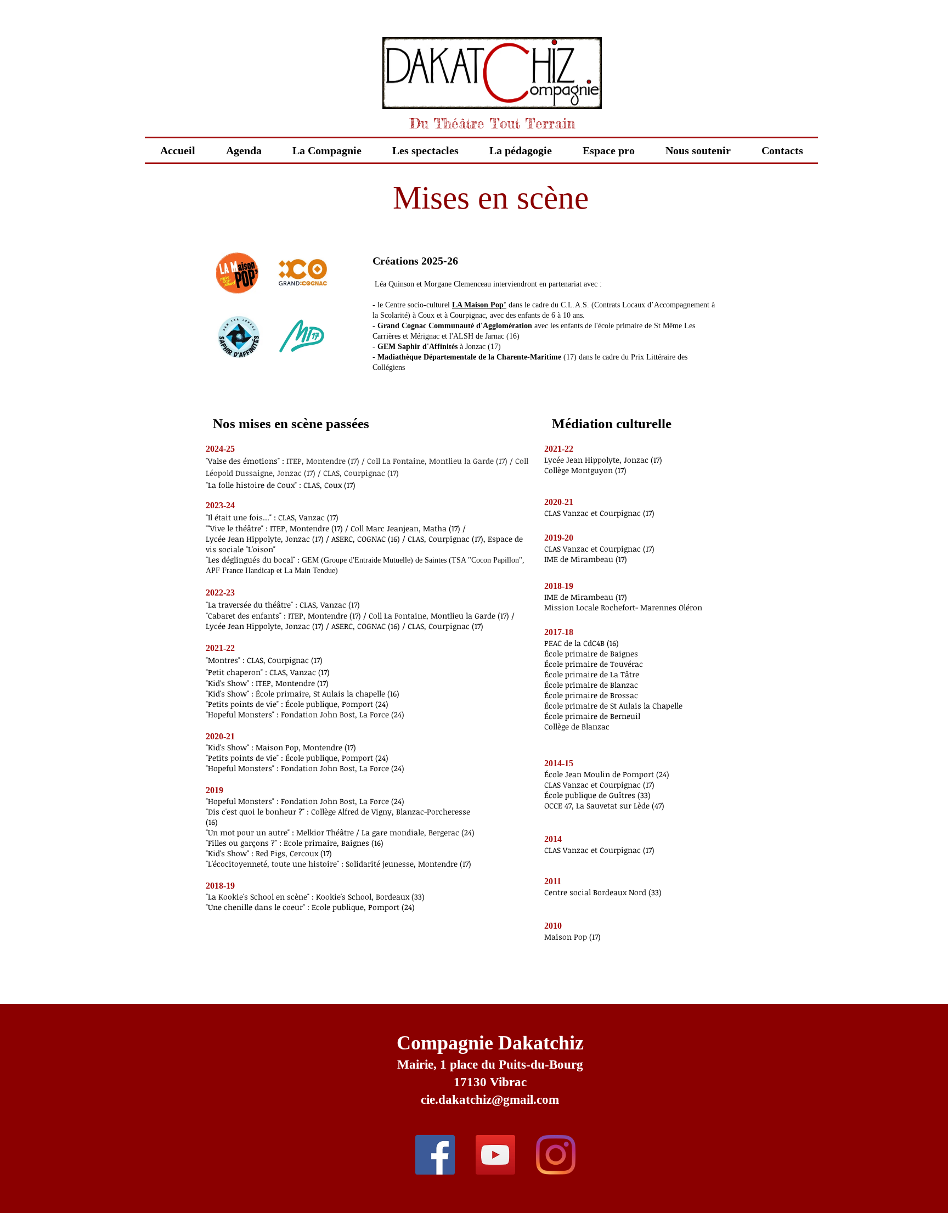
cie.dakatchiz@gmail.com (490, 1100)
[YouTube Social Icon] (495, 1155)
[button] (425, 150)
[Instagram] (555, 1155)
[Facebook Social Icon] (435, 1155)
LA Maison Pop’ (479, 305)
